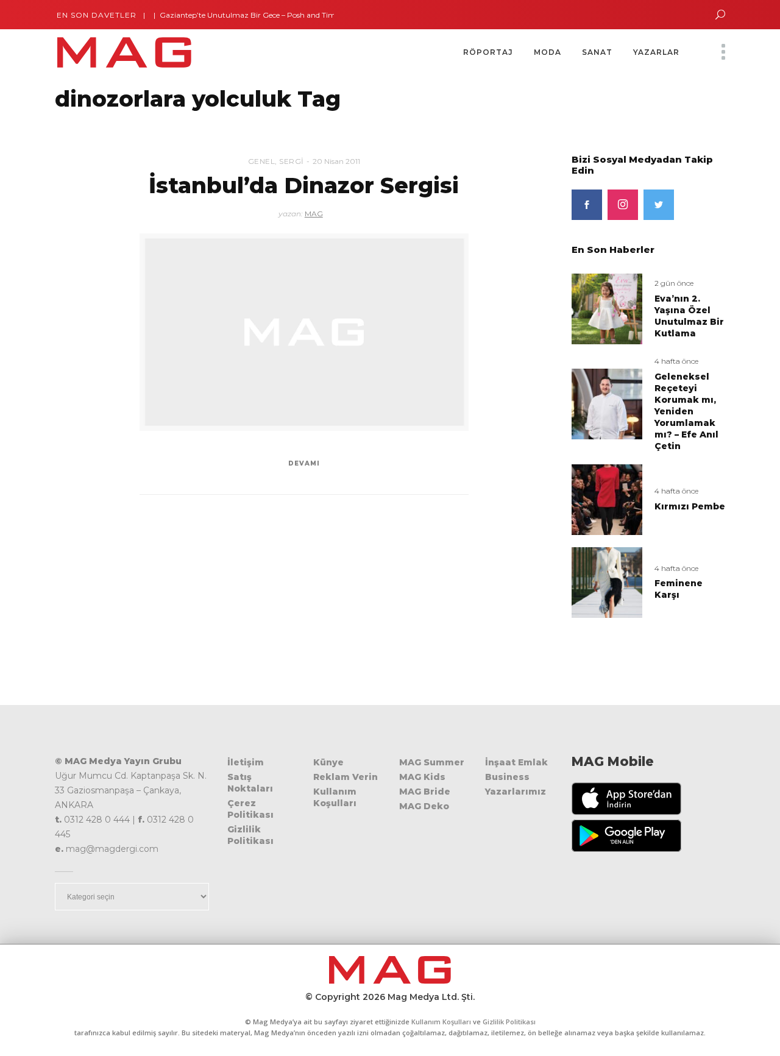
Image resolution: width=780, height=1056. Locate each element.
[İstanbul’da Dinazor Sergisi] (304, 332)
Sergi (291, 161)
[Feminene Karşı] (607, 581)
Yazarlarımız (515, 791)
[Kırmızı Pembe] (607, 498)
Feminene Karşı (678, 589)
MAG (314, 213)
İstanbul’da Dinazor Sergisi (304, 185)
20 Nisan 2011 (336, 161)
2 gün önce (673, 283)
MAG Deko (424, 806)
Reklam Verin (345, 776)
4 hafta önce (676, 361)
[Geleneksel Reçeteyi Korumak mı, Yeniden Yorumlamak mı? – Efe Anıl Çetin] (607, 403)
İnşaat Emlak (516, 762)
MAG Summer (431, 762)
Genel (261, 161)
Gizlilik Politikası (250, 835)
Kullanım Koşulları (334, 797)
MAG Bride (424, 791)
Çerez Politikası (250, 809)
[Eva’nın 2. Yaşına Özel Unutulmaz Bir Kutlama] (607, 308)
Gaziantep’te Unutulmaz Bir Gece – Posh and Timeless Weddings (256, 14)
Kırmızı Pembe (689, 506)
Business (507, 776)
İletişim (245, 762)
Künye (328, 762)
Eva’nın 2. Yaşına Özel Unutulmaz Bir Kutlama (689, 316)
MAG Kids (422, 776)
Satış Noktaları (250, 782)
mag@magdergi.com (112, 848)
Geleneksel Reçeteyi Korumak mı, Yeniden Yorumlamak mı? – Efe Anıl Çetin (686, 411)
